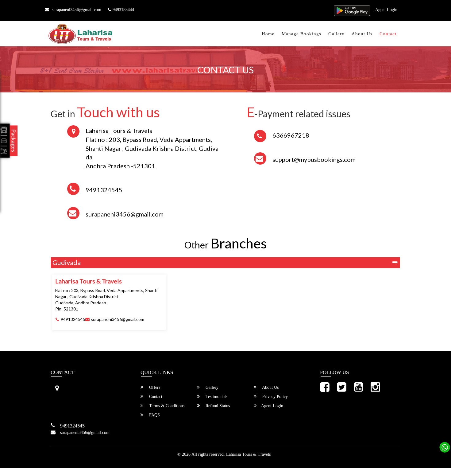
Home (268, 33)
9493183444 (123, 9)
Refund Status (217, 406)
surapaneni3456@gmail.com (76, 9)
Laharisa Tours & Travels (248, 454)
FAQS (154, 415)
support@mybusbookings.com (314, 159)
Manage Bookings (301, 33)
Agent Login (386, 9)
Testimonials (215, 396)
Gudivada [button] (66, 262)
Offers (154, 387)
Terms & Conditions (166, 406)
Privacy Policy (274, 396)
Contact (388, 33)
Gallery (336, 33)
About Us (362, 33)
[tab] (225, 262)
